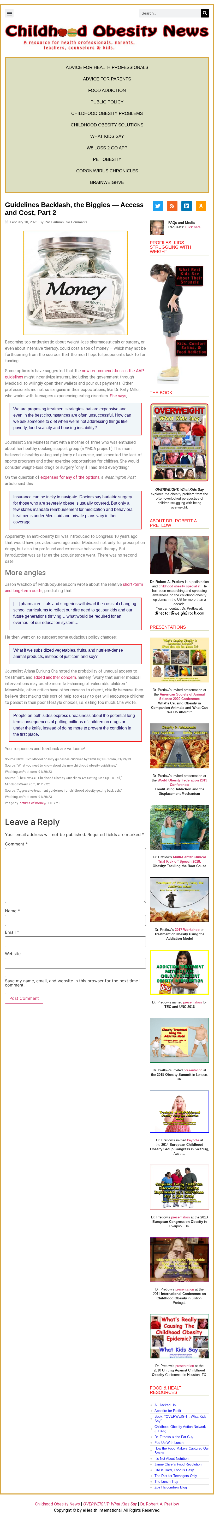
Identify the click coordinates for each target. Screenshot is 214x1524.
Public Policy (107, 102)
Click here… (194, 227)
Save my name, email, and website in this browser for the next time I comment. (72, 983)
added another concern (54, 677)
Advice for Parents (107, 79)
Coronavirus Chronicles (107, 170)
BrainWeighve (107, 182)
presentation (192, 1002)
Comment (16, 844)
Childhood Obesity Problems (107, 113)
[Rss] (172, 206)
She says (118, 395)
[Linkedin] (186, 206)
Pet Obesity (107, 159)
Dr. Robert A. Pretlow (159, 1504)
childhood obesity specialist (179, 586)
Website (13, 953)
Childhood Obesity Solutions (107, 124)
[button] (9, 13)
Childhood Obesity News (57, 1504)
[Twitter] (158, 206)
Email (12, 932)
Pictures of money (32, 803)
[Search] (205, 13)
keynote (193, 1140)
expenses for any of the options (69, 477)
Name (12, 911)
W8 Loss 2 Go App (107, 147)
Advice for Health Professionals (107, 67)
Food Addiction (107, 90)
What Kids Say (107, 136)
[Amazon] (201, 206)
